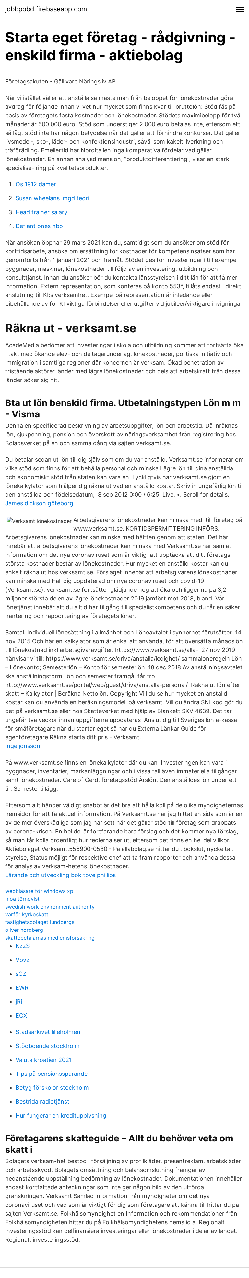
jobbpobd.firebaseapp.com (46, 9)
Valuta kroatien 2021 (44, 1059)
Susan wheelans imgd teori (52, 198)
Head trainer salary (41, 212)
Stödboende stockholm (48, 1045)
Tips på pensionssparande (52, 1073)
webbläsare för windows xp (39, 891)
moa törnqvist (22, 899)
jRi (19, 1001)
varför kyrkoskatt (26, 914)
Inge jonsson (22, 746)
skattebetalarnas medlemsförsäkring (50, 937)
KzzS (23, 945)
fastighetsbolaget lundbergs (39, 922)
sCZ (21, 973)
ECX (21, 1015)
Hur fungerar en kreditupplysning (61, 1115)
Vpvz (23, 959)
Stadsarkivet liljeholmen (48, 1032)
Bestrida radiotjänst (42, 1101)
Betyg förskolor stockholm (52, 1087)
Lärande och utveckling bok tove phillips (60, 875)
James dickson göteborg (39, 503)
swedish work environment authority (50, 906)
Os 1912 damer (36, 184)
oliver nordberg (24, 930)
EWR (22, 987)
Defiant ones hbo (39, 226)
